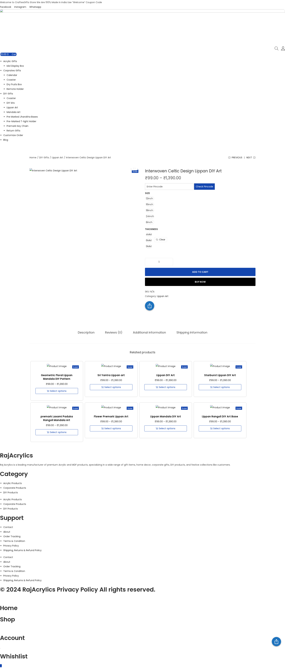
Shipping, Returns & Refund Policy (22, 550)
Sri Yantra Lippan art (111, 375)
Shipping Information (191, 332)
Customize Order (13, 135)
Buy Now (200, 281)
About (6, 531)
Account (12, 638)
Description (86, 332)
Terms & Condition (14, 541)
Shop (7, 619)
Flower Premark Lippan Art (111, 416)
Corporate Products (14, 488)
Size (147, 193)
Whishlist (14, 656)
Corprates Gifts (12, 70)
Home (33, 157)
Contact (8, 527)
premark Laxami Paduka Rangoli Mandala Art (57, 418)
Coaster (11, 79)
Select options (58, 391)
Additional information (149, 332)
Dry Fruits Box (14, 84)
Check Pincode (204, 186)
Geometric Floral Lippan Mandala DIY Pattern (56, 377)
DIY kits (11, 103)
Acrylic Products (12, 483)
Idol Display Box (15, 66)
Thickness (151, 229)
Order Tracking (11, 536)
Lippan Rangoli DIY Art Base (220, 416)
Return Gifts (13, 130)
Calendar (12, 75)
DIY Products (10, 492)
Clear (162, 239)
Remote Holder (15, 89)
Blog (5, 139)
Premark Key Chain (17, 126)
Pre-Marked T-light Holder (21, 121)
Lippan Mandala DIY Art (165, 416)
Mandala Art (13, 112)
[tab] (86, 332)
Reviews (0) (113, 332)
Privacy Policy (11, 545)
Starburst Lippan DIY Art (220, 375)
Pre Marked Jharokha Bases (22, 116)
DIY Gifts (8, 93)
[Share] (276, 641)
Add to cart (200, 272)
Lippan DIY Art (165, 375)
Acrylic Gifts (10, 61)
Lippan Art (12, 107)
